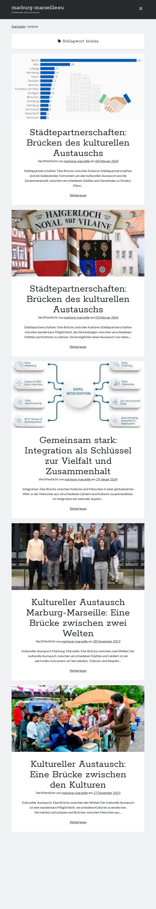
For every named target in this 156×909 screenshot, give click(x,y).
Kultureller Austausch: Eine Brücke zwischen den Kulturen (78, 718)
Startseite (18, 26)
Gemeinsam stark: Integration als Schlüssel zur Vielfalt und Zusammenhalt (78, 394)
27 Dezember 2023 (106, 793)
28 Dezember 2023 (106, 641)
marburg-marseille (77, 161)
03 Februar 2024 (106, 317)
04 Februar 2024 (106, 161)
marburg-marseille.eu (38, 7)
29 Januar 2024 (106, 479)
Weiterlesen (78, 195)
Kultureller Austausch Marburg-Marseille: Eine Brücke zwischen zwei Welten (78, 556)
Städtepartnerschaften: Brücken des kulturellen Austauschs (78, 87)
